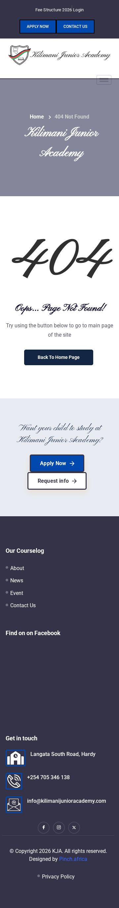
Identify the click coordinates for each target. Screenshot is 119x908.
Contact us (75, 26)
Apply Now (38, 26)
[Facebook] (44, 828)
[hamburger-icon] (104, 80)
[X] (74, 828)
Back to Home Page (59, 357)
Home (37, 117)
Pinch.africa (73, 859)
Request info (53, 481)
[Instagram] (59, 828)
